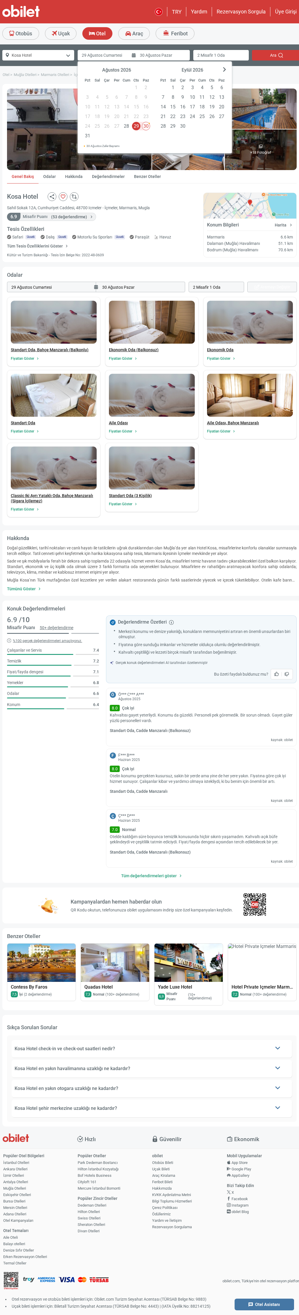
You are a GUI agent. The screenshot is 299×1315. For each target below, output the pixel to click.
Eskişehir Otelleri (17, 1195)
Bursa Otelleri (14, 1201)
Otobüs (23, 33)
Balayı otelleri (14, 1244)
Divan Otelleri (89, 1231)
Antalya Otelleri (15, 1182)
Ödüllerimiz (161, 1214)
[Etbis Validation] (11, 1281)
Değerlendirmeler (108, 176)
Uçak (63, 33)
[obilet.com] (35, 16)
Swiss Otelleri (89, 1218)
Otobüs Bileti (162, 1162)
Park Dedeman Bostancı (98, 1162)
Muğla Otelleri (14, 1188)
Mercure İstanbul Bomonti (99, 1188)
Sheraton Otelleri (91, 1224)
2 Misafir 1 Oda (211, 55)
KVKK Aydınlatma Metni (171, 1195)
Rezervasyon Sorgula (241, 11)
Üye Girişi (286, 11)
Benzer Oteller (147, 176)
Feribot (179, 33)
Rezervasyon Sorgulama (172, 1227)
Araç (137, 33)
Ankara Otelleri (15, 1169)
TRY (177, 12)
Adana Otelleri (14, 1214)
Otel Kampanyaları (18, 1220)
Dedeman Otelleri (92, 1205)
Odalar (49, 176)
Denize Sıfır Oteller (18, 1250)
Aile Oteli (10, 1237)
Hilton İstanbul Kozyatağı (98, 1169)
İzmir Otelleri (13, 1175)
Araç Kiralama (163, 1175)
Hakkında (74, 176)
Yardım (199, 11)
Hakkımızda (162, 1188)
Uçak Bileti (161, 1169)
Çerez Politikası (165, 1207)
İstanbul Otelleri (16, 1162)
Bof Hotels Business (95, 1175)
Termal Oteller (14, 1263)
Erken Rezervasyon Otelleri (25, 1257)
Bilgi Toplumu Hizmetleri (172, 1201)
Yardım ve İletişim (167, 1220)
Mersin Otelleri (15, 1207)
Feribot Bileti (162, 1182)
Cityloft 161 (87, 1182)
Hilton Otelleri (89, 1212)
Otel (100, 33)
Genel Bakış (23, 176)
